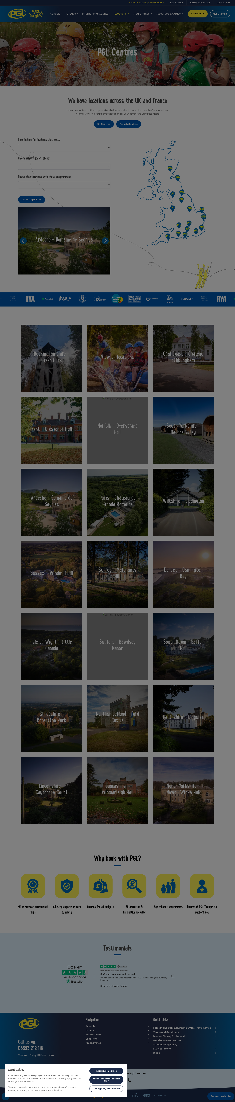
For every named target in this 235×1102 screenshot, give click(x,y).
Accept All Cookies (106, 1070)
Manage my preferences (106, 1088)
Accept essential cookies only (106, 1079)
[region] (66, 1080)
